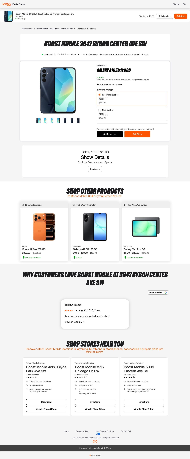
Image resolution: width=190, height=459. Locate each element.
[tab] (95, 455)
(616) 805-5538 (134, 385)
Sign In (176, 4)
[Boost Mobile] (7, 4)
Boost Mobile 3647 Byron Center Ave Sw (55, 29)
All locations (27, 29)
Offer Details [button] (95, 455)
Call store (181, 16)
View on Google (75, 322)
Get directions (164, 16)
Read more (95, 169)
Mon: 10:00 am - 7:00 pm (68, 54)
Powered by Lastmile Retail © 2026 (95, 448)
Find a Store (18, 4)
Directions (46, 402)
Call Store (137, 134)
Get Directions (109, 134)
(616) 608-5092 (85, 385)
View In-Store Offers (46, 409)
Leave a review (156, 292)
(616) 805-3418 (36, 385)
